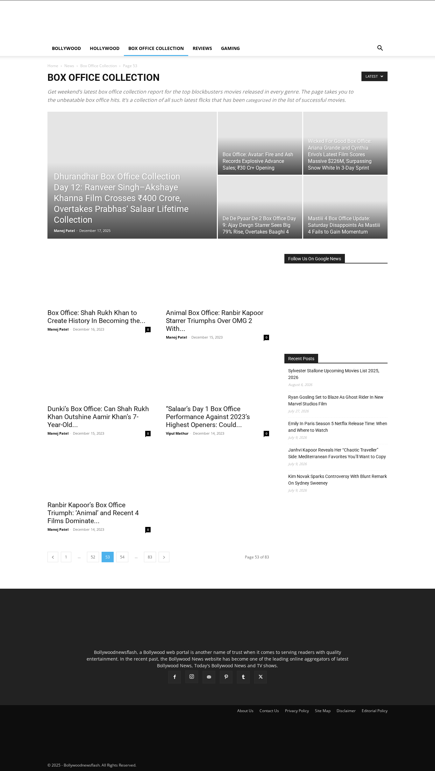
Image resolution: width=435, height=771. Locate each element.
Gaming (230, 48)
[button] (380, 49)
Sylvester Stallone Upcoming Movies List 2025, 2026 (333, 374)
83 (150, 557)
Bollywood (66, 48)
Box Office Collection (156, 48)
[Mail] (209, 677)
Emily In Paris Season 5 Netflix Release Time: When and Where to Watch (337, 427)
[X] (260, 677)
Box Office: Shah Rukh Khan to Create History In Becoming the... (96, 317)
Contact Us (269, 710)
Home (52, 65)
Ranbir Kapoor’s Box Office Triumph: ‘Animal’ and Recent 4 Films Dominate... (93, 513)
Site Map (323, 710)
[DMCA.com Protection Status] (185, 765)
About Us (245, 710)
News (69, 65)
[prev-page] (52, 557)
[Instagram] (191, 676)
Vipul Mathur (177, 433)
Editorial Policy (375, 710)
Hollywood (104, 48)
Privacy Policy (297, 710)
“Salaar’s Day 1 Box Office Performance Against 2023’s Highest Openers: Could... (208, 417)
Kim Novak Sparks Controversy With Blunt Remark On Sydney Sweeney (337, 480)
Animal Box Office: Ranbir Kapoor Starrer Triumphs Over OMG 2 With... (214, 321)
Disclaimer (346, 710)
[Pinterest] (226, 677)
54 (122, 557)
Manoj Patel (64, 230)
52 (93, 557)
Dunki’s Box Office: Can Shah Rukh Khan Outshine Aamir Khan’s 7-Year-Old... (98, 417)
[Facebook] (174, 677)
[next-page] (164, 557)
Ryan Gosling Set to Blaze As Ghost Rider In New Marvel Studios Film (335, 400)
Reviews (202, 48)
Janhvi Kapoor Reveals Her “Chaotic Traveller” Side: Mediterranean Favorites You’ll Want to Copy (337, 453)
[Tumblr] (243, 677)
